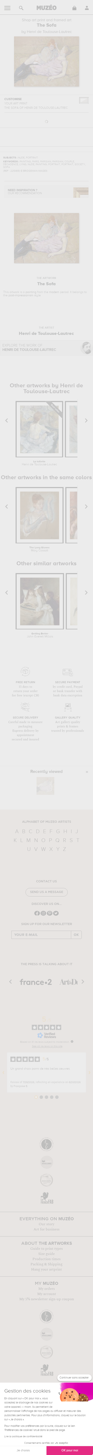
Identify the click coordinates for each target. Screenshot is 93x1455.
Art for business (46, 1229)
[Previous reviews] (3, 1072)
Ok (76, 935)
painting (31, 292)
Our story (46, 1224)
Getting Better (40, 635)
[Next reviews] (90, 1072)
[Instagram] (43, 915)
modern (54, 292)
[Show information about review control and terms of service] (72, 1041)
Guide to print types (46, 1248)
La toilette (39, 463)
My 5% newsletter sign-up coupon (46, 1299)
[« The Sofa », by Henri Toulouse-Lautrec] (45, 786)
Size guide (46, 1254)
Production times (46, 1259)
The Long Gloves (39, 549)
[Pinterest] (49, 915)
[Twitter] (56, 915)
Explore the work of (29, 348)
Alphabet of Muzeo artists (46, 822)
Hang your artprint (46, 1269)
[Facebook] (37, 915)
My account (46, 1294)
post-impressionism (20, 295)
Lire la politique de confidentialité (23, 1436)
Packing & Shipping (46, 1264)
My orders (46, 1289)
